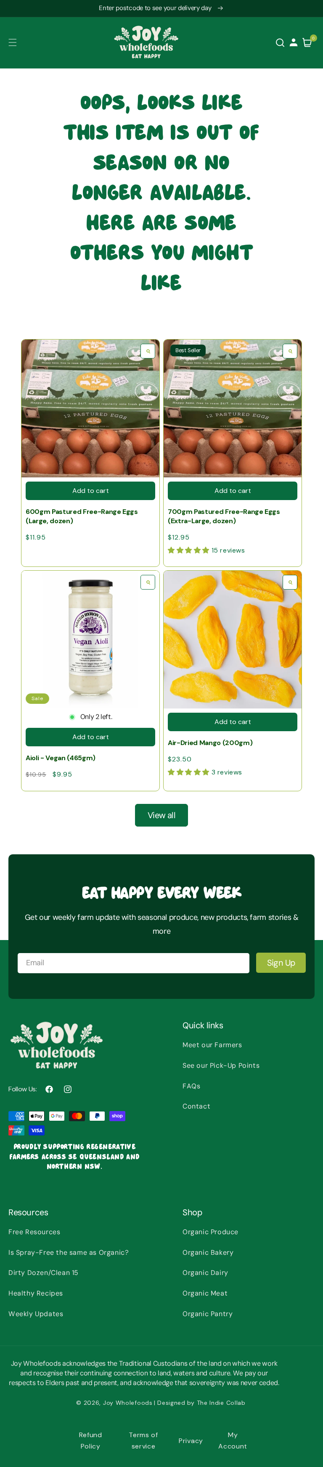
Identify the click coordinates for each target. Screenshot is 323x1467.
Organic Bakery (208, 1252)
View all (161, 815)
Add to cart (90, 490)
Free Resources (34, 1231)
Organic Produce (210, 1231)
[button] (12, 42)
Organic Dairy (205, 1272)
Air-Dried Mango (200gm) (210, 742)
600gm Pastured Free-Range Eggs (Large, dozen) (82, 516)
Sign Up (281, 962)
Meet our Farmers (212, 1044)
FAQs (191, 1086)
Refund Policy (90, 1440)
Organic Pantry (208, 1313)
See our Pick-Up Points (221, 1065)
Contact (196, 1106)
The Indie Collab (221, 1402)
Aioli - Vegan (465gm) (60, 757)
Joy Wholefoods (128, 1402)
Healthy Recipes (35, 1293)
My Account (232, 1440)
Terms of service (143, 1440)
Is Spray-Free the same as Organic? (68, 1252)
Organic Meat (205, 1293)
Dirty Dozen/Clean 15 (43, 1272)
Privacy (191, 1440)
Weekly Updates (35, 1313)
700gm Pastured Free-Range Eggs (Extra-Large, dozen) (224, 516)
